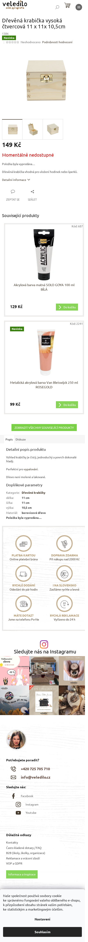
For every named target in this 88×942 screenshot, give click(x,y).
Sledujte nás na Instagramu (45, 651)
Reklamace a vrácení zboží (23, 858)
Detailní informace (14, 179)
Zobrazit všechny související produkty (44, 427)
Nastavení (42, 919)
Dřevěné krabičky (33, 492)
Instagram (32, 804)
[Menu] (79, 7)
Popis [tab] (9, 439)
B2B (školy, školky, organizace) (25, 853)
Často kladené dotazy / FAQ (24, 848)
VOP (9, 863)
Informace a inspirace (22, 874)
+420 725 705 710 (35, 768)
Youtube (31, 812)
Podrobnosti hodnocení (57, 42)
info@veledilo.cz (35, 777)
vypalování (31, 469)
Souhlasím (43, 932)
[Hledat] (57, 7)
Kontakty (12, 842)
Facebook (27, 796)
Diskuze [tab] (21, 439)
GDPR (18, 863)
